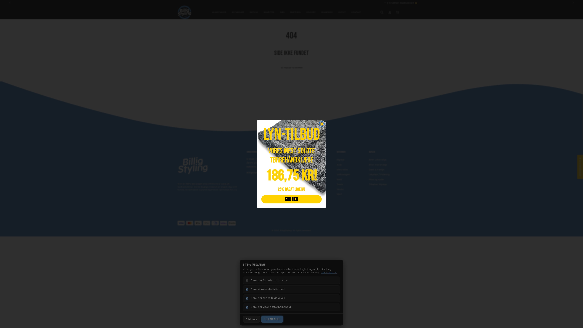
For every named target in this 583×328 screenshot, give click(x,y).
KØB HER (291, 199)
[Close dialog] (321, 124)
